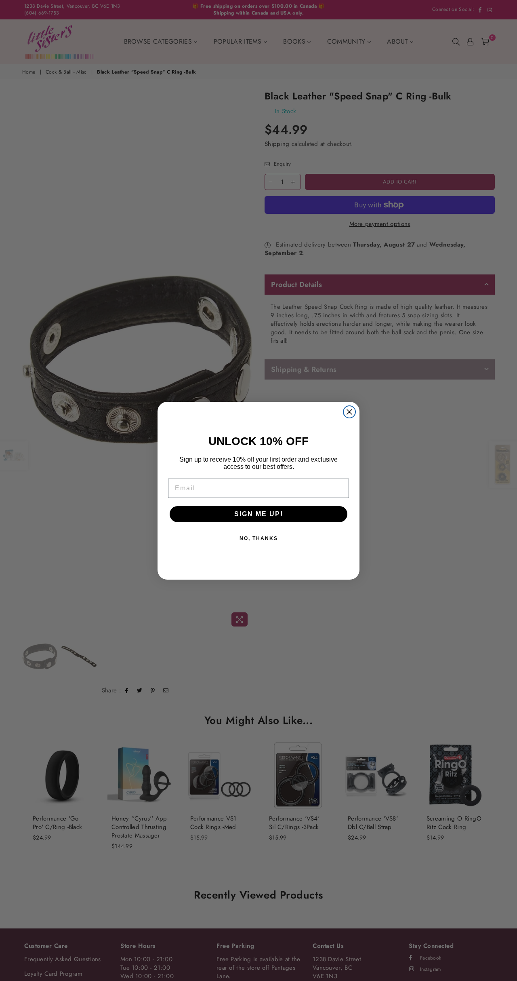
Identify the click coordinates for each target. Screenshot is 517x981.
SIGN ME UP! (258, 514)
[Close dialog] (349, 412)
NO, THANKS (259, 538)
